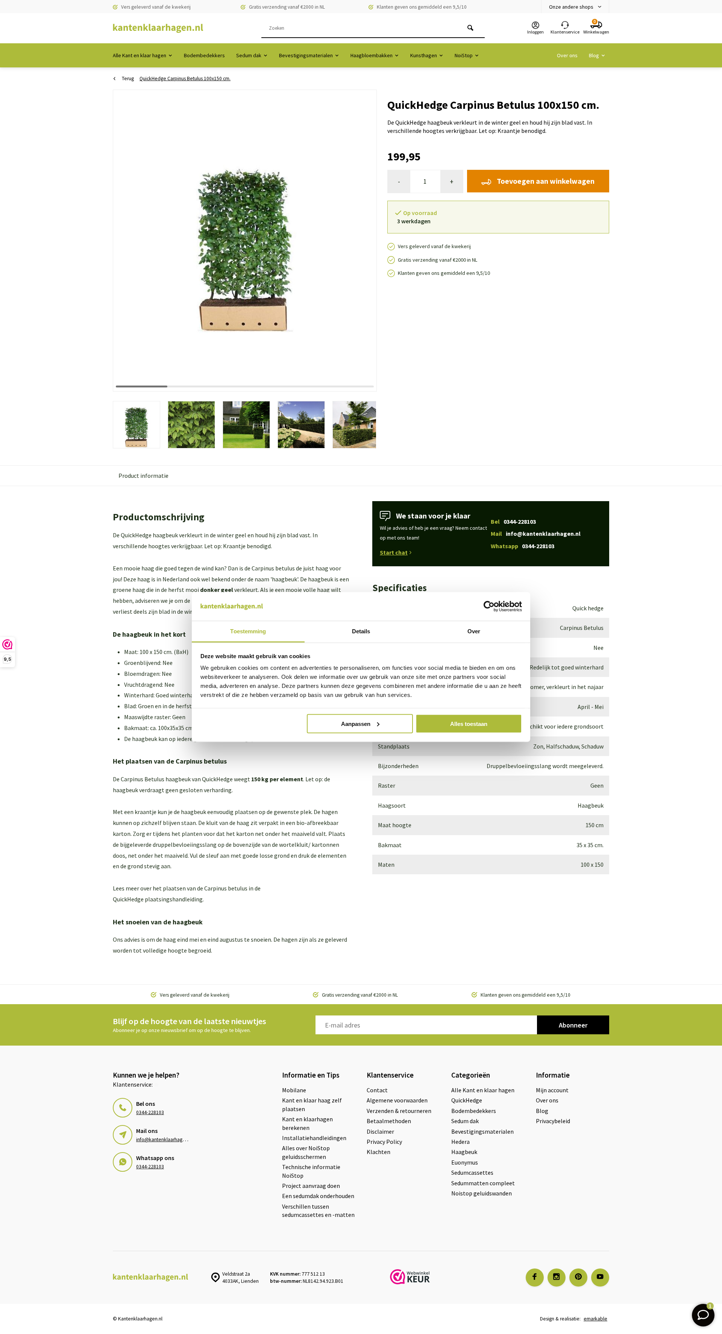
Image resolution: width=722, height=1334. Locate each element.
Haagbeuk (464, 1152)
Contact (377, 1090)
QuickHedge (466, 1100)
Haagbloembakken (371, 55)
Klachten (378, 1152)
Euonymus (464, 1162)
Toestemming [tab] (248, 631)
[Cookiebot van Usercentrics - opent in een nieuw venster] (489, 606)
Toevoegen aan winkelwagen (546, 181)
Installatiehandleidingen (314, 1138)
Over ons (567, 55)
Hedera (460, 1141)
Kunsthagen (423, 55)
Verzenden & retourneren (399, 1110)
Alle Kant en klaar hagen (139, 55)
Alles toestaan (468, 723)
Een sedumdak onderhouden (318, 1196)
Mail (536, 533)
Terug (128, 78)
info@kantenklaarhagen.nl (164, 1139)
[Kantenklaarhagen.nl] (158, 28)
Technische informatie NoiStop (311, 1171)
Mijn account (552, 1090)
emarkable (595, 1319)
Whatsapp (522, 546)
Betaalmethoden (389, 1121)
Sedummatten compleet (483, 1183)
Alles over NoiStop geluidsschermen (306, 1152)
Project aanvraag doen (311, 1185)
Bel (513, 521)
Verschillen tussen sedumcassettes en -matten (318, 1210)
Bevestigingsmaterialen (306, 55)
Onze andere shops (571, 6)
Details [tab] (361, 631)
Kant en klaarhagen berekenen (307, 1123)
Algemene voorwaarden (397, 1100)
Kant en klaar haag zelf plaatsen (312, 1104)
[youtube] (600, 1277)
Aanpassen (355, 723)
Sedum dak (248, 55)
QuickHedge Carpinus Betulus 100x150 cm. (185, 78)
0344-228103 (150, 1112)
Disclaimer (380, 1131)
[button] (362, 240)
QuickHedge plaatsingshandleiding (158, 899)
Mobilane (294, 1090)
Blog (594, 55)
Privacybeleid (553, 1121)
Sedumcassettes (472, 1172)
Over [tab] (473, 631)
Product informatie (143, 475)
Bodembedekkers (204, 55)
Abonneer (573, 1025)
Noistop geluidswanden (481, 1193)
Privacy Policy (384, 1141)
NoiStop (464, 55)
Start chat (394, 552)
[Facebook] (535, 1277)
